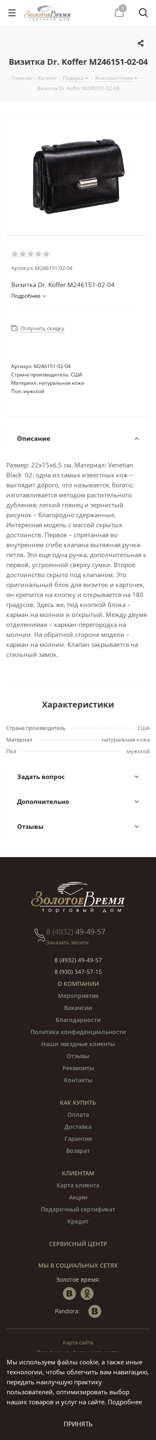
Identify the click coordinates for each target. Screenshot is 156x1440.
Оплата (78, 1114)
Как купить (78, 1102)
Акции (78, 1197)
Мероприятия (78, 996)
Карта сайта (78, 1342)
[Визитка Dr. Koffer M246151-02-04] (78, 175)
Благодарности (78, 1020)
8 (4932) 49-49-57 (78, 960)
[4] (39, 254)
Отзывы (78, 1056)
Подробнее (125, 1402)
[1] (15, 254)
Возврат (78, 1151)
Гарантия (78, 1139)
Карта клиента (78, 1185)
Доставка (78, 1126)
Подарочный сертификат (78, 1209)
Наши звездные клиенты (78, 1044)
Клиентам (78, 1173)
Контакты (78, 1080)
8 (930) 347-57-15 (78, 972)
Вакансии (78, 1008)
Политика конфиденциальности (78, 1032)
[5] (47, 254)
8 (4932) (75, 931)
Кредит (78, 1221)
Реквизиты (78, 1068)
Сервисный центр (78, 1244)
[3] (31, 254)
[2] (23, 254)
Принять (78, 1424)
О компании (78, 984)
